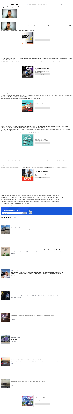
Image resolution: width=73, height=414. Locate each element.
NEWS (27, 4)
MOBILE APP (34, 4)
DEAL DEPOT (45, 4)
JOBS (30, 4)
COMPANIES (40, 4)
